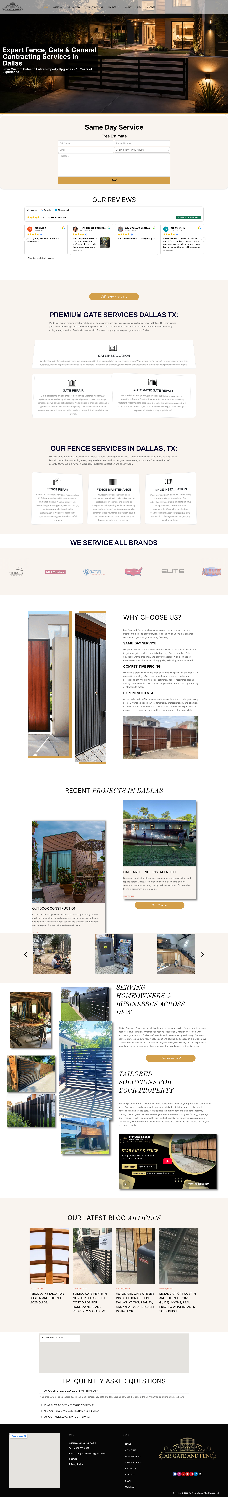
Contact (151, 7)
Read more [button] (77, 251)
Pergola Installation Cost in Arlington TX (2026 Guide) (47, 1298)
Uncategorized (36, 1288)
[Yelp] (183, 1474)
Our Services (74, 7)
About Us (57, 7)
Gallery (128, 7)
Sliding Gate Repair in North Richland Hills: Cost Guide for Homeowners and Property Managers (90, 1302)
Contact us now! (171, 1058)
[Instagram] (179, 1474)
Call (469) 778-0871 (114, 296)
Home (45, 7)
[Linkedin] (196, 1474)
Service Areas (96, 7)
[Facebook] (175, 1474)
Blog (139, 7)
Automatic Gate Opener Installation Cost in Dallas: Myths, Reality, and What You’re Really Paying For (135, 1302)
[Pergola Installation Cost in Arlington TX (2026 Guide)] (49, 1256)
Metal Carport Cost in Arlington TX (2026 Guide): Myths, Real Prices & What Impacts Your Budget (177, 1302)
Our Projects (159, 905)
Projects (112, 7)
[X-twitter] (200, 1474)
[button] (46, 210)
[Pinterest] (192, 1474)
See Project (128, 896)
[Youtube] (187, 1474)
